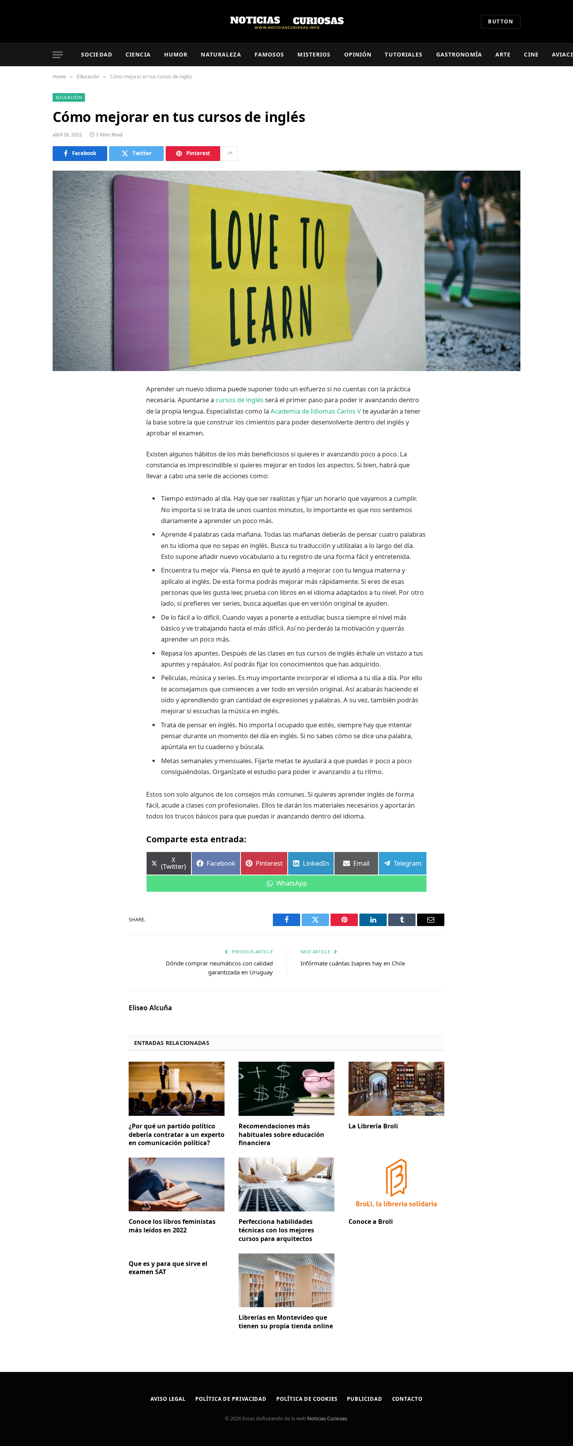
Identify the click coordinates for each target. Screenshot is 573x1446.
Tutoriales (404, 54)
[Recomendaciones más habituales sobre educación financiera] (286, 1088)
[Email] (66, 489)
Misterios (314, 54)
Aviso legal (168, 1398)
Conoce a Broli (370, 1222)
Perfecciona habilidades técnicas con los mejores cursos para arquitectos (276, 1230)
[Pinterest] (66, 469)
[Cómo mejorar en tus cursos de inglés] (286, 271)
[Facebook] (66, 409)
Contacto (407, 1398)
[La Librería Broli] (396, 1088)
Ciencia (138, 54)
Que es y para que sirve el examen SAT (168, 1268)
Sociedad (96, 54)
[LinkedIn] (66, 449)
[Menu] (58, 55)
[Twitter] (66, 429)
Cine (531, 54)
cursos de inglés (240, 399)
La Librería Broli (373, 1126)
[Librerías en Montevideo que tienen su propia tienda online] (286, 1280)
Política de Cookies (306, 1398)
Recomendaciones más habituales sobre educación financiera (281, 1134)
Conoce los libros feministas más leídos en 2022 (172, 1226)
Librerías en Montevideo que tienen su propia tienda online (286, 1321)
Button (500, 21)
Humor (176, 54)
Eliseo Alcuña (150, 1008)
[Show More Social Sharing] (230, 153)
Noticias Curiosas (327, 1418)
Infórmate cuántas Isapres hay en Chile (353, 963)
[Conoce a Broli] (396, 1184)
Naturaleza (221, 54)
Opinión (358, 54)
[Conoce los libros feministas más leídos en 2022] (177, 1184)
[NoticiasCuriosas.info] (286, 21)
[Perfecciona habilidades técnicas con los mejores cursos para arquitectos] (286, 1184)
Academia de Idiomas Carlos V (317, 411)
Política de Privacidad (231, 1398)
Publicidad (364, 1398)
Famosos (270, 54)
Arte (503, 54)
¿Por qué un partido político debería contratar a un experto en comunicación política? (177, 1134)
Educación (69, 97)
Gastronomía (459, 54)
